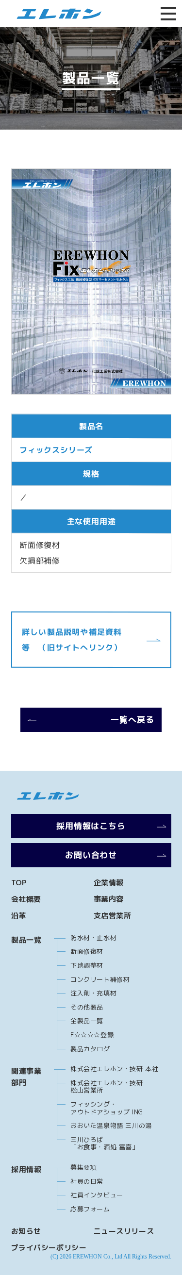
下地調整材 (86, 965)
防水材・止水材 (93, 937)
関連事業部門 (26, 1077)
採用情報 (26, 1169)
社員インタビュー (96, 1195)
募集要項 (83, 1167)
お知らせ (26, 1231)
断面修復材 (86, 951)
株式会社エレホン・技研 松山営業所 (106, 1086)
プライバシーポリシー (49, 1247)
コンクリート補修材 (100, 979)
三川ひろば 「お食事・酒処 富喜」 (104, 1143)
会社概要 (26, 899)
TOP (19, 883)
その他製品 (86, 1007)
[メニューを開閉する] (168, 13)
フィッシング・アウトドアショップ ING (106, 1108)
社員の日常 (86, 1181)
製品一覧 (26, 940)
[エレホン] (55, 14)
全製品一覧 (86, 1020)
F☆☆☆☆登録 (92, 1034)
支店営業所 (113, 916)
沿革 (18, 916)
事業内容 (109, 899)
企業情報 (109, 883)
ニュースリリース (124, 1231)
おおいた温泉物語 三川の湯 (111, 1125)
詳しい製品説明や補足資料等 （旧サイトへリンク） (71, 640)
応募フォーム (90, 1209)
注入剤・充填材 (93, 993)
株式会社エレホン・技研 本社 (114, 1068)
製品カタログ (90, 1048)
